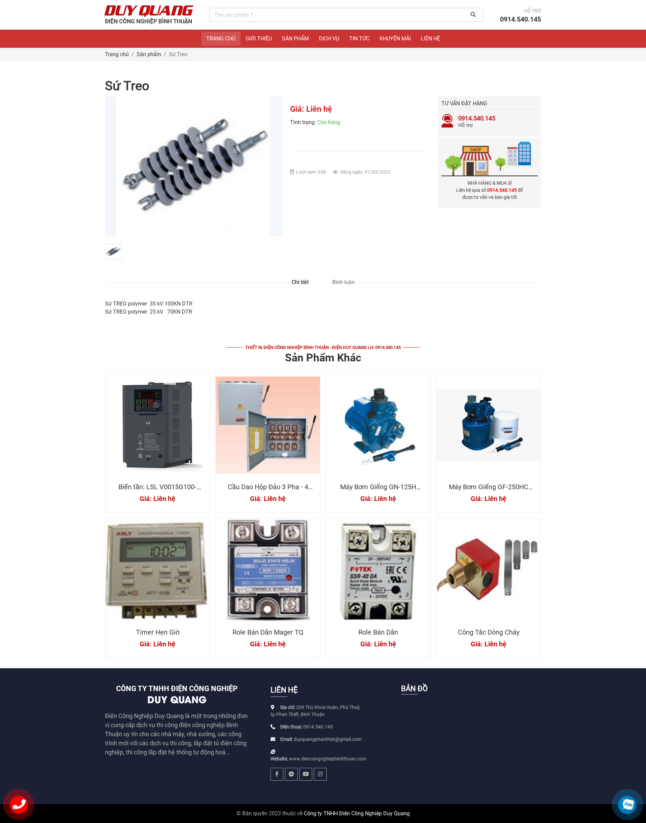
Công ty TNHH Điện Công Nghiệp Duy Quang (357, 813)
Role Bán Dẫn (378, 632)
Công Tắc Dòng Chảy (488, 632)
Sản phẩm (149, 54)
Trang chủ (117, 54)
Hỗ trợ (476, 121)
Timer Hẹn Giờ (157, 632)
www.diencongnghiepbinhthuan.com (327, 758)
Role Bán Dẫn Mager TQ (267, 632)
